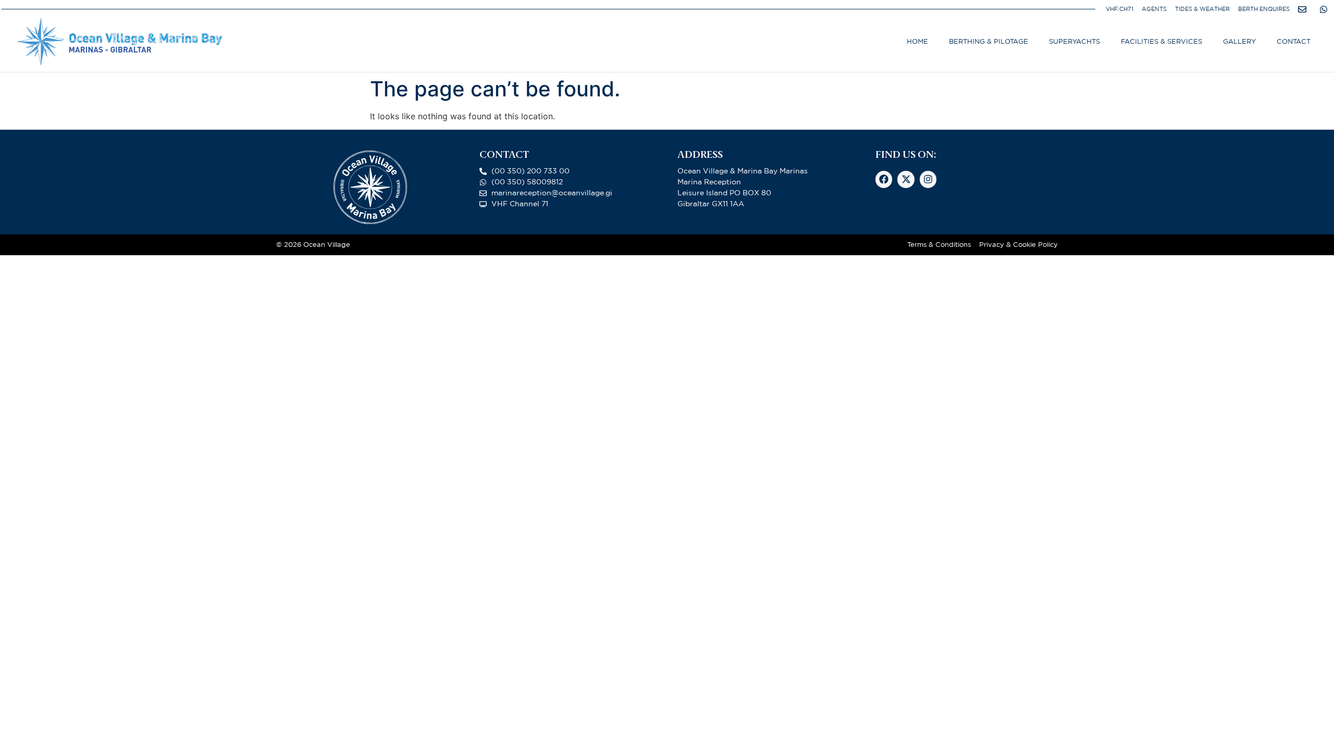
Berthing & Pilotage (988, 41)
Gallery (1239, 41)
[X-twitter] (905, 179)
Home (917, 41)
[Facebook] (883, 179)
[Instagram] (928, 179)
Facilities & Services (1161, 41)
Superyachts (1074, 41)
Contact (1294, 41)
